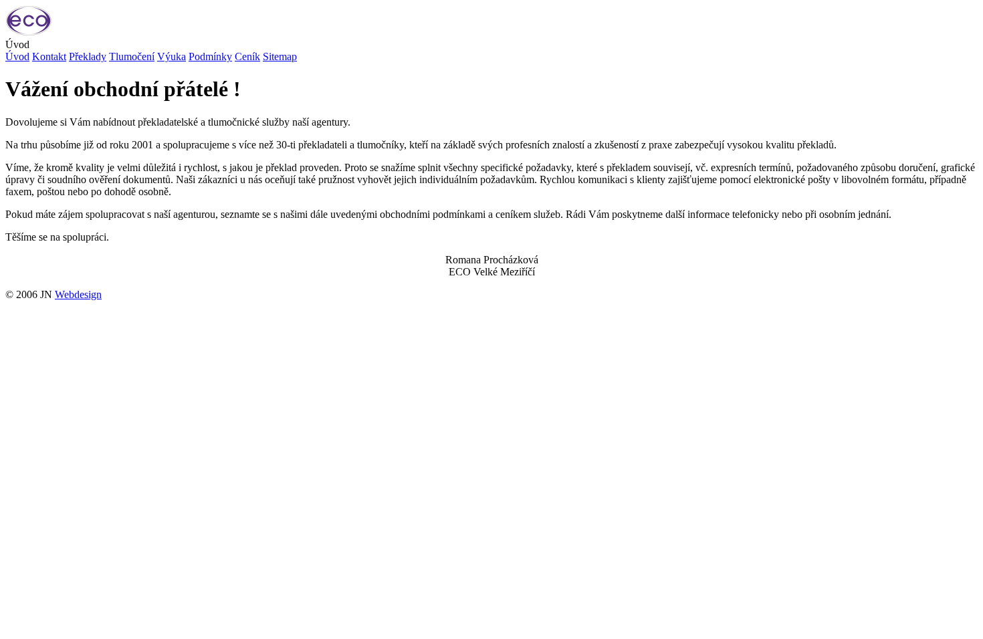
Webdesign (78, 294)
